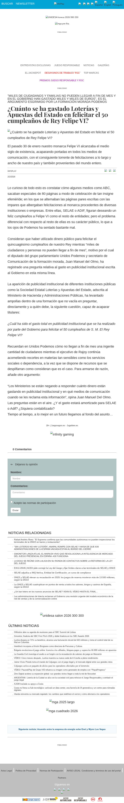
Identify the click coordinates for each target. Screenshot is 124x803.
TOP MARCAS (91, 73)
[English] (107, 3)
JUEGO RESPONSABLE (67, 65)
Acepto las (35, 502)
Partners (62, 778)
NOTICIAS (88, 65)
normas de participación (41, 502)
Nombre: (16, 472)
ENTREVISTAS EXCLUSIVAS (35, 65)
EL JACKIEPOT (33, 73)
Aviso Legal (6, 770)
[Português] (117, 3)
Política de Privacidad (26, 770)
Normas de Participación (51, 770)
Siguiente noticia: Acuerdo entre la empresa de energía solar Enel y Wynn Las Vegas (62, 729)
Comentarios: (19, 486)
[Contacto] (79, 4)
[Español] (99, 3)
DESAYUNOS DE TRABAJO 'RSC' (62, 73)
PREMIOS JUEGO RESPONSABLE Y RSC (62, 80)
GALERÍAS (103, 65)
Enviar (16, 510)
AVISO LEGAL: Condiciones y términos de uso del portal (94, 770)
